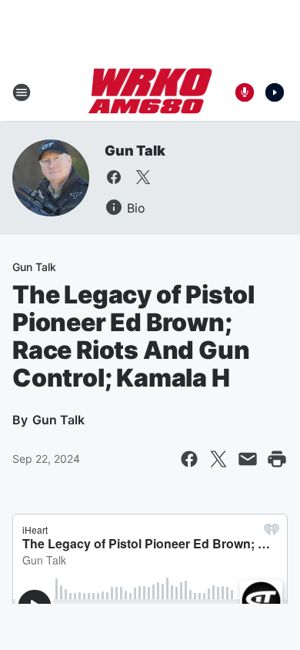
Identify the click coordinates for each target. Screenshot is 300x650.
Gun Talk (135, 150)
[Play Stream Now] (274, 92)
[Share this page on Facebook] (189, 459)
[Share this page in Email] (247, 459)
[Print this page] (277, 459)
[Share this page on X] (218, 459)
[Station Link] (150, 92)
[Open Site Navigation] (21, 92)
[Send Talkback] (244, 92)
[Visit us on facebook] (114, 177)
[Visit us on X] (143, 177)
